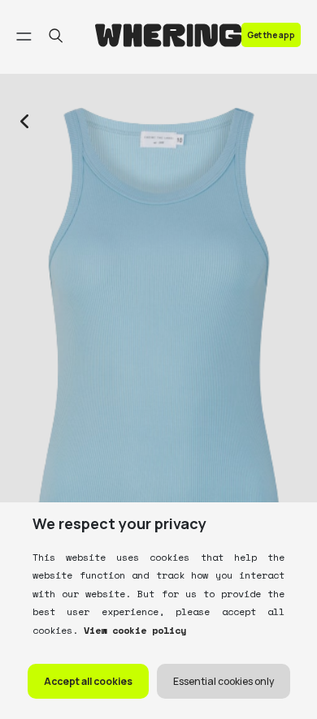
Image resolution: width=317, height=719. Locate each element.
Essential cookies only (223, 681)
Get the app (271, 35)
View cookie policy (132, 630)
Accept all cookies (88, 681)
